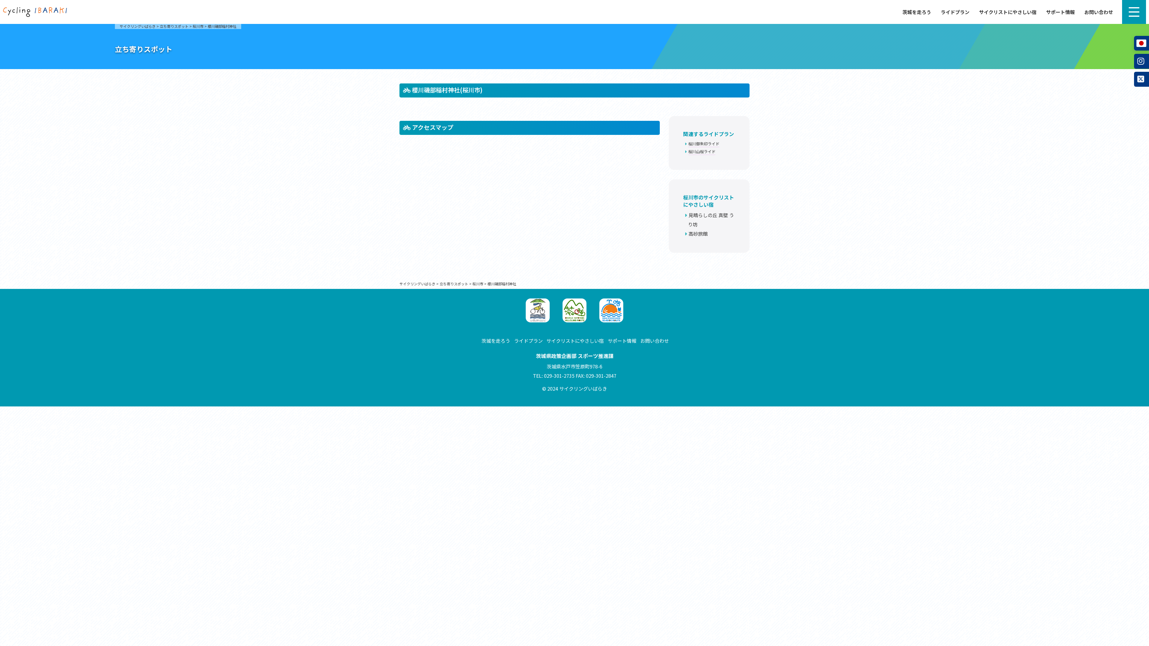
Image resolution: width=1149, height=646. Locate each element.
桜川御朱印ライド (703, 144)
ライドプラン (955, 12)
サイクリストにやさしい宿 (1007, 12)
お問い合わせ (1098, 12)
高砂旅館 (698, 233)
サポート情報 (1060, 12)
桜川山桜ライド (701, 151)
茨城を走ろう (916, 12)
